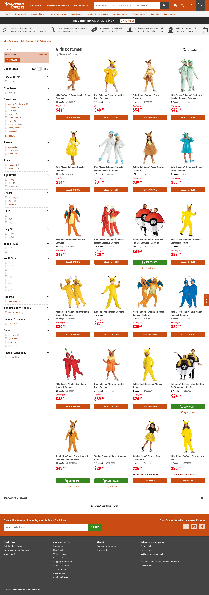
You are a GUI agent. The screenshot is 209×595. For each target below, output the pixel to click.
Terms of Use (146, 550)
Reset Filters (42, 54)
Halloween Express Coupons (16, 550)
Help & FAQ (58, 550)
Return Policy (59, 557)
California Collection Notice (153, 553)
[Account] (191, 5)
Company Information (106, 546)
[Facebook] (186, 527)
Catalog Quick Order (13, 546)
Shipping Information (62, 561)
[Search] (164, 5)
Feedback (206, 299)
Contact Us (58, 546)
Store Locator (103, 550)
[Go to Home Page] (5, 41)
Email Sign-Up (10, 553)
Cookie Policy (147, 565)
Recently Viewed (15, 498)
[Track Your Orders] (175, 5)
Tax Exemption (59, 569)
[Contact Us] (183, 5)
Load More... (10, 135)
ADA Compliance (60, 573)
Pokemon (13, 59)
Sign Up (95, 527)
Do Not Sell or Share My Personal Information (161, 561)
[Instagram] (194, 527)
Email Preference (60, 577)
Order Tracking (59, 553)
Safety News (146, 557)
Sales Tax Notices (61, 565)
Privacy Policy (147, 546)
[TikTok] (202, 527)
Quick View (150, 267)
